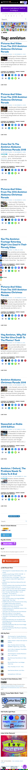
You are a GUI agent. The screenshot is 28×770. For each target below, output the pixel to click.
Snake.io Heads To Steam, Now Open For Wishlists (14, 588)
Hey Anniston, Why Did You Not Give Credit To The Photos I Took (13, 337)
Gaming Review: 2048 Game (14, 674)
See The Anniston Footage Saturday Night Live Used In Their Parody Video (14, 243)
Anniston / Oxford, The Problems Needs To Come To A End (13, 471)
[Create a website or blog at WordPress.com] (21, 766)
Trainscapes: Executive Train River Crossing (12, 614)
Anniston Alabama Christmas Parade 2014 (13, 381)
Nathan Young (7, 54)
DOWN (15, 767)
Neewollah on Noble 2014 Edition (11, 425)
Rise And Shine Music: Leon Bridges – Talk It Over (13, 577)
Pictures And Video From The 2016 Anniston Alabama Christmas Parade (14, 193)
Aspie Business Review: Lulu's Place (16, 670)
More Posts (13, 516)
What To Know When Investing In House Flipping (13, 590)
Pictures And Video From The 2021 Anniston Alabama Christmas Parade (14, 47)
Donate (7, 535)
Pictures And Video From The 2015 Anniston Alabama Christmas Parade (14, 291)
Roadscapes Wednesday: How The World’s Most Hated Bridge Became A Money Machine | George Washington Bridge (14, 621)
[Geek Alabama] (14, 26)
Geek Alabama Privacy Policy (10, 766)
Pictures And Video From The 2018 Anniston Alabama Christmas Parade (14, 98)
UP (12, 767)
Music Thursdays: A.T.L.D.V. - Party (16, 666)
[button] (3, 768)
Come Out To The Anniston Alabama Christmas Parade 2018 (13, 147)
